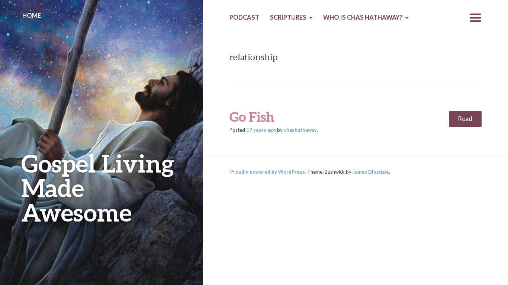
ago (261, 130)
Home (31, 15)
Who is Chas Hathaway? (362, 17)
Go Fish (251, 116)
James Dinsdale (371, 172)
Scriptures (288, 17)
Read (465, 118)
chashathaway (300, 130)
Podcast (244, 17)
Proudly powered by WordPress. (268, 172)
